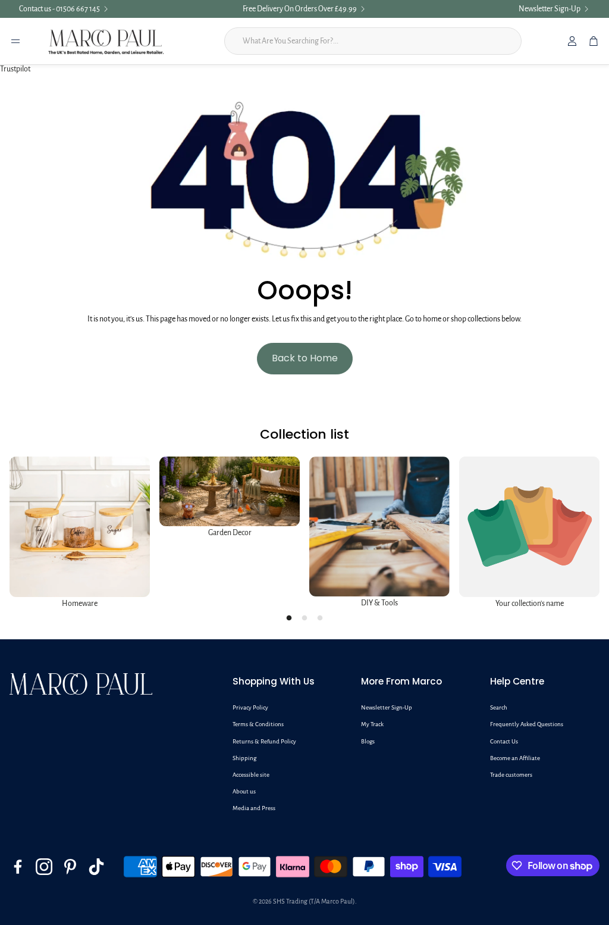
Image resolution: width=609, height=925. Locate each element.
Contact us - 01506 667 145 (59, 9)
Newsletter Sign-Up (549, 9)
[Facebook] (18, 866)
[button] (287, 681)
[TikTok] (96, 866)
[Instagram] (44, 866)
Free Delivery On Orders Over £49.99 (300, 9)
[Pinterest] (70, 866)
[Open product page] (80, 527)
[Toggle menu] (15, 41)
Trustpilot (15, 69)
